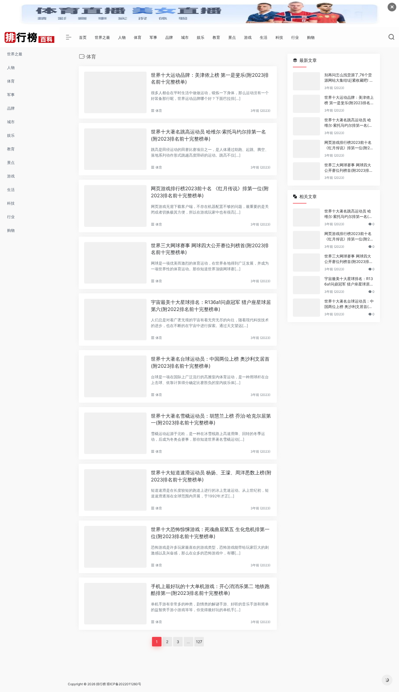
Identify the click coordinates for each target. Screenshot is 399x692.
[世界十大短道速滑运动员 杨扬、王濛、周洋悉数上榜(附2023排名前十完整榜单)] (115, 490)
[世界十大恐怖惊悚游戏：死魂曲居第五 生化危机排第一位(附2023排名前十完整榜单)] (115, 546)
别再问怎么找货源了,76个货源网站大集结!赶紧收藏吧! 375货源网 (349, 77)
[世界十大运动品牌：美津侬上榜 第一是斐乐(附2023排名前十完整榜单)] (115, 92)
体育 (137, 37)
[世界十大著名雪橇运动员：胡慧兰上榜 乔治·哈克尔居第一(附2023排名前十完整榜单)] (115, 433)
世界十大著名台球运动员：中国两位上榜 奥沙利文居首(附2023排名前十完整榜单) (210, 362)
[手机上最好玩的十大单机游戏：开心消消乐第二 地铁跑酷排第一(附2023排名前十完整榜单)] (115, 603)
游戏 (248, 37)
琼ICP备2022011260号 (124, 684)
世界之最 (102, 37)
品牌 (169, 37)
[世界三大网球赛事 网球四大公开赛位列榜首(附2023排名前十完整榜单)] (115, 263)
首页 (83, 37)
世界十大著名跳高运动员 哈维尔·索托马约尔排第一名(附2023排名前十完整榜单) (208, 135)
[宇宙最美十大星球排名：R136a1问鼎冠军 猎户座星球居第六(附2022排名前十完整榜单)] (115, 319)
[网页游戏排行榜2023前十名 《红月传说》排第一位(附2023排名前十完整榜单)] (115, 206)
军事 (153, 37)
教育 (216, 37)
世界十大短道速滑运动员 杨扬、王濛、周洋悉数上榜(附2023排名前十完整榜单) (211, 476)
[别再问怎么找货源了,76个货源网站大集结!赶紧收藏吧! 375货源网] (306, 81)
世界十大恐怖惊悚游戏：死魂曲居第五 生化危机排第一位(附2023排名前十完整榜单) (210, 532)
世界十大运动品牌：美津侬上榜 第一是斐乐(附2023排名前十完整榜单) (210, 78)
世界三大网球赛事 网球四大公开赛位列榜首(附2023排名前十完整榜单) (210, 249)
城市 (185, 37)
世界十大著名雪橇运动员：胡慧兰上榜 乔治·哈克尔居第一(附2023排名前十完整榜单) (211, 419)
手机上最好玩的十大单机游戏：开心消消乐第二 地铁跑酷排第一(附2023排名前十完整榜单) (210, 589)
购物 (311, 37)
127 (199, 641)
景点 (232, 37)
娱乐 (200, 37)
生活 (263, 37)
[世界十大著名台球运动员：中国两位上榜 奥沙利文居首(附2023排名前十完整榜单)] (115, 376)
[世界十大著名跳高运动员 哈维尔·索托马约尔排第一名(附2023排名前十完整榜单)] (115, 149)
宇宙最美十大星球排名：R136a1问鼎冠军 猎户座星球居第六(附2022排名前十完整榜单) (211, 305)
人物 (122, 37)
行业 (295, 37)
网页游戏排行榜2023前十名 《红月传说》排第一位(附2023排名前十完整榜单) (210, 192)
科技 (279, 37)
